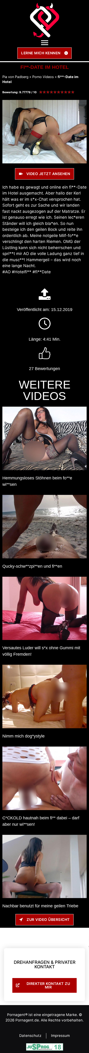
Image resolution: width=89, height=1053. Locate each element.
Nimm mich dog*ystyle (23, 736)
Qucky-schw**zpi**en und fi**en (32, 566)
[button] (44, 43)
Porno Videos (43, 77)
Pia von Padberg (15, 77)
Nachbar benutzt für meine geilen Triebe (40, 906)
